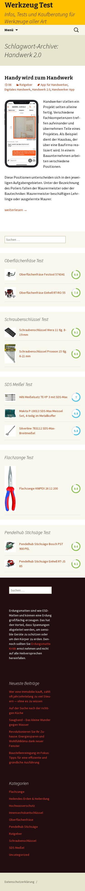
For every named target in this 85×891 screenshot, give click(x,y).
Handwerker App (63, 89)
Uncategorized (19, 855)
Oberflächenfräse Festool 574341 (42, 274)
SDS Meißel (16, 848)
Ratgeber (25, 85)
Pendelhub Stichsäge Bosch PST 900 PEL (41, 546)
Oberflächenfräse (21, 820)
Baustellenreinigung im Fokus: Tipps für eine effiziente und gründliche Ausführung (29, 757)
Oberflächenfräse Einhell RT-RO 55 (42, 293)
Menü (9, 30)
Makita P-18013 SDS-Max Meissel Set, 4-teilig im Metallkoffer (41, 413)
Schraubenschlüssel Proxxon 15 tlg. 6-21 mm (43, 353)
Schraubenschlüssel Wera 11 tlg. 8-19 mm (42, 332)
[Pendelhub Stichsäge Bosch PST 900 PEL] (10, 546)
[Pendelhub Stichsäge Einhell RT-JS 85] (10, 564)
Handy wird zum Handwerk (39, 78)
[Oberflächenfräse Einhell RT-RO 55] (10, 292)
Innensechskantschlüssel (26, 813)
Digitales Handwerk (18, 89)
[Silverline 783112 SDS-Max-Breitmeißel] (10, 430)
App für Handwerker (54, 85)
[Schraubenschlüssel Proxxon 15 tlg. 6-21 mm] (10, 353)
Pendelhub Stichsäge (23, 827)
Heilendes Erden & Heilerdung (29, 799)
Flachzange (16, 792)
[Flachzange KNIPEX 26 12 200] (10, 488)
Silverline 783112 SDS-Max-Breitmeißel (37, 430)
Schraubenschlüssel (22, 841)
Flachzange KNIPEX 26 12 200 (38, 488)
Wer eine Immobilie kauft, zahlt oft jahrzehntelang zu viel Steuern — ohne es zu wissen (30, 696)
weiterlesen (16, 210)
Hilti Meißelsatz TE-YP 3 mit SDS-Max (43, 397)
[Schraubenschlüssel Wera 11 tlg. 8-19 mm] (10, 332)
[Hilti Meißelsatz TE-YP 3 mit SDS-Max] (10, 397)
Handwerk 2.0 (41, 89)
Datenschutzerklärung (19, 882)
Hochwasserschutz (22, 806)
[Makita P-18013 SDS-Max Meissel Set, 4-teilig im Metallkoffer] (10, 413)
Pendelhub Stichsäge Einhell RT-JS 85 (42, 563)
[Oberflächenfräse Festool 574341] (10, 274)
